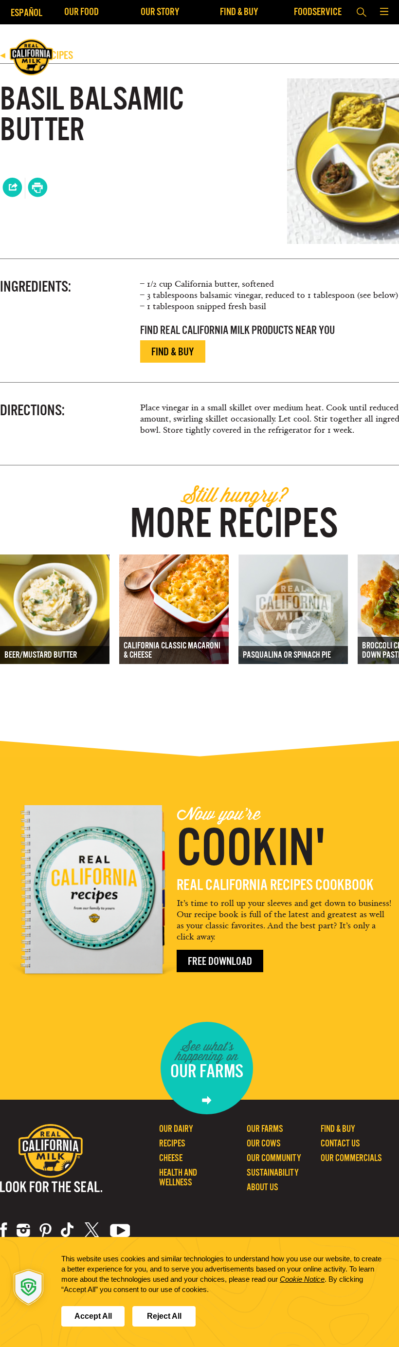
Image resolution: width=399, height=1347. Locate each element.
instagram (23, 1230)
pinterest (45, 1230)
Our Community (274, 1158)
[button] (384, 12)
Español (26, 12)
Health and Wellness (178, 1177)
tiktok (68, 1230)
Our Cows (264, 1143)
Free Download (220, 961)
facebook (3, 1230)
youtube (120, 1230)
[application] (199, 1292)
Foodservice (318, 11)
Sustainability (273, 1172)
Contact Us (340, 1143)
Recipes (172, 1143)
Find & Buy (239, 11)
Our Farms (265, 1129)
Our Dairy (176, 1129)
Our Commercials (351, 1158)
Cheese (170, 1158)
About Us (262, 1187)
